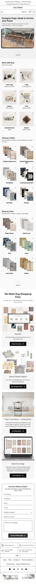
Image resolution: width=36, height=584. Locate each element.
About (5, 560)
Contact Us (16, 560)
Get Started (17, 475)
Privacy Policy (10, 564)
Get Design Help (16, 386)
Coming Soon (16, 431)
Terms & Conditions (27, 560)
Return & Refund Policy (23, 564)
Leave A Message (17, 535)
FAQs (9, 560)
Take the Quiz (17, 344)
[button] (2, 12)
